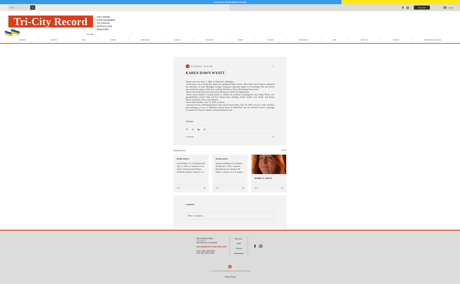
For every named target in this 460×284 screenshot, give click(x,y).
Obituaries (189, 121)
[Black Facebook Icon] (403, 7)
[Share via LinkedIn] (198, 129)
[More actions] (272, 66)
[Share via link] (204, 129)
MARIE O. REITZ (263, 178)
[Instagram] (407, 7)
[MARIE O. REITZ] (269, 164)
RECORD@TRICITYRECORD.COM (211, 246)
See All (283, 150)
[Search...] (32, 7)
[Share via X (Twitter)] (193, 129)
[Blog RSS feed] (229, 266)
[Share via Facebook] (187, 129)
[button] (238, 253)
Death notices (183, 159)
